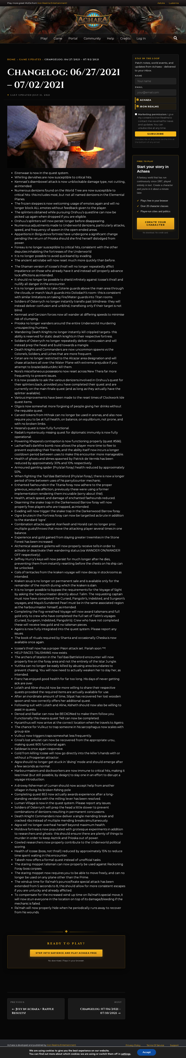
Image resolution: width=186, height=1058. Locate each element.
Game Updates (30, 59)
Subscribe (155, 134)
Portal (73, 38)
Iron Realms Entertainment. (61, 1045)
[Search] (175, 38)
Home (11, 59)
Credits (125, 38)
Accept (147, 1052)
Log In (141, 38)
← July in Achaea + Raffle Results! (33, 1011)
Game (58, 38)
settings (125, 1054)
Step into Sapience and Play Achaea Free (66, 953)
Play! (44, 38)
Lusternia (174, 3)
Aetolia (161, 3)
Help (110, 38)
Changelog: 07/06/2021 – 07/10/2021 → (100, 1011)
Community (92, 38)
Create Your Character (155, 223)
